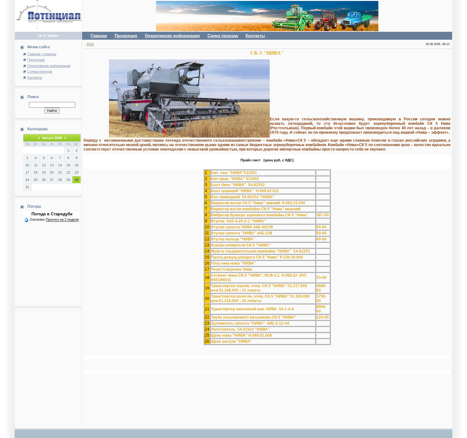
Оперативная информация (172, 35)
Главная (99, 35)
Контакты (255, 35)
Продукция (126, 35)
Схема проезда (222, 35)
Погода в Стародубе (51, 214)
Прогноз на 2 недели (62, 219)
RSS (90, 44)
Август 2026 (52, 138)
